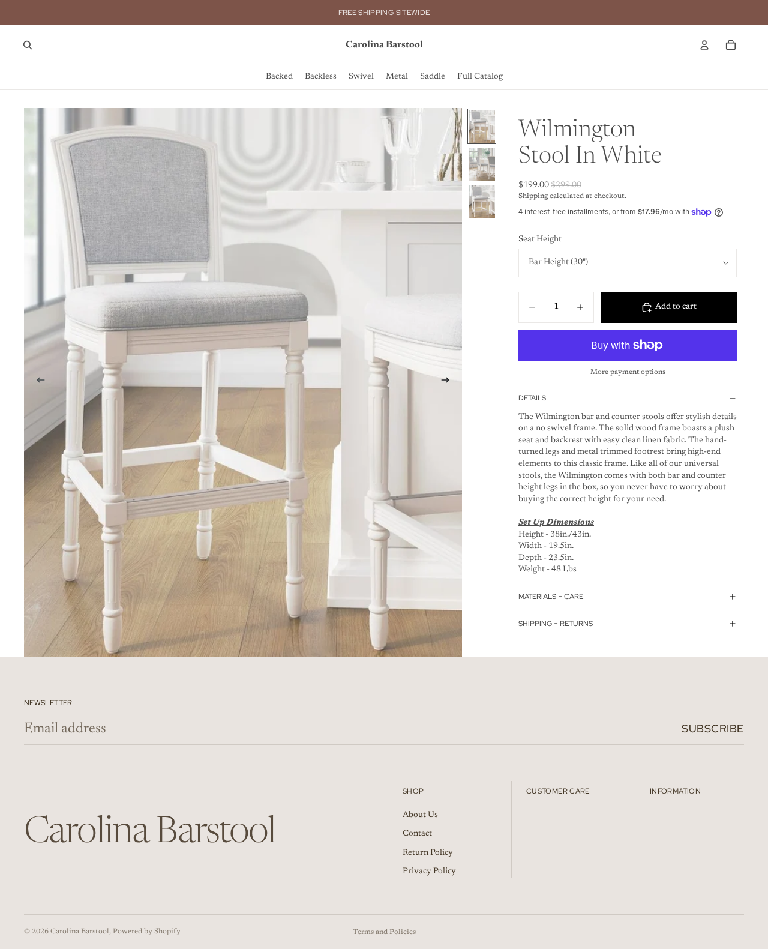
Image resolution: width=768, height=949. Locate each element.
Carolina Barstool (79, 931)
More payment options (627, 372)
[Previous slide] (37, 382)
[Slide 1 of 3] (482, 126)
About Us (420, 815)
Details (532, 398)
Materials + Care (550, 596)
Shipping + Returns (555, 623)
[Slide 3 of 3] (482, 201)
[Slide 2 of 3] (482, 164)
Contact (417, 834)
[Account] (704, 45)
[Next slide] (449, 382)
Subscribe (713, 728)
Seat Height (540, 239)
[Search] (27, 45)
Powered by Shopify (147, 931)
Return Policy (428, 853)
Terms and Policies (384, 932)
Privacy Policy (429, 872)
